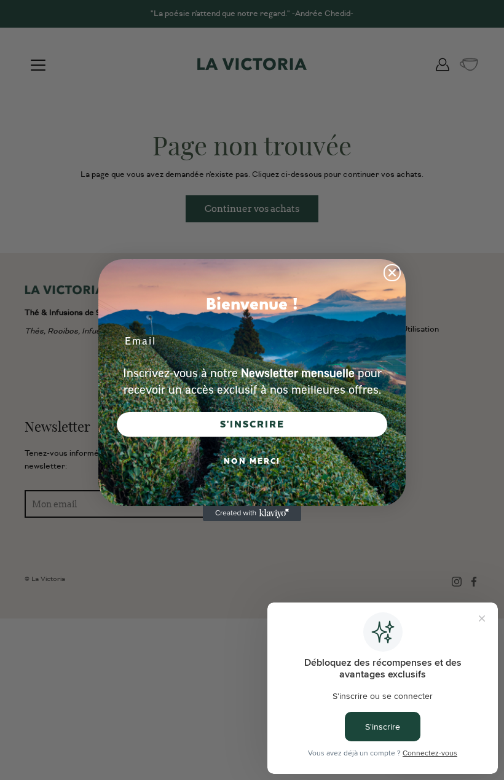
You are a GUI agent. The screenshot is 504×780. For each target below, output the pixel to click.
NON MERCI (252, 461)
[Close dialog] (392, 272)
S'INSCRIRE (252, 424)
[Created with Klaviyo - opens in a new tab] (252, 513)
